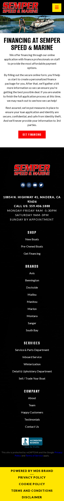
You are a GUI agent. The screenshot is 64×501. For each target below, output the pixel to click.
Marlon (32, 308)
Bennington (32, 280)
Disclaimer (32, 497)
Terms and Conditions (32, 490)
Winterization (32, 364)
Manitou (32, 301)
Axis (32, 273)
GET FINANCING (32, 134)
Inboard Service (32, 357)
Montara (32, 316)
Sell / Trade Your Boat (32, 378)
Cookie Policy (32, 484)
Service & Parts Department (32, 349)
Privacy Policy (32, 477)
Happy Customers (32, 412)
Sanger (32, 323)
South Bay (32, 330)
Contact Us (32, 426)
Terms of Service (34, 455)
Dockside (32, 287)
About (32, 398)
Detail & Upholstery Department (32, 371)
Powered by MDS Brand (32, 470)
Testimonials (32, 419)
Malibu (32, 294)
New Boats (32, 239)
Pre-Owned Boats (32, 246)
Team (32, 405)
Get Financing (32, 253)
